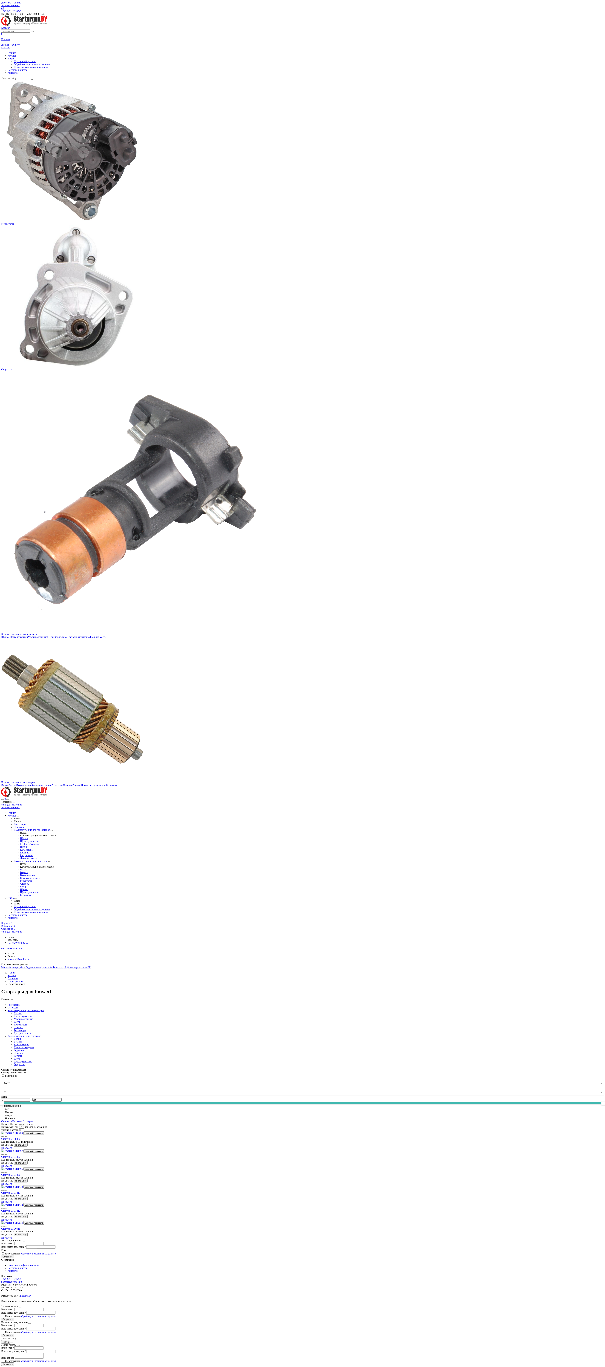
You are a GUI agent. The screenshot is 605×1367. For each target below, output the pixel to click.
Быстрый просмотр (34, 1133)
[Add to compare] (5, 1136)
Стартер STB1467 (10, 1157)
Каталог (12, 55)
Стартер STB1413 (10, 1192)
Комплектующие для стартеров (18, 782)
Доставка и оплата (11, 2)
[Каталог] (18, 816)
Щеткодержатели (18, 637)
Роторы (76, 785)
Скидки (9, 1112)
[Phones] (2, 799)
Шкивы (5, 637)
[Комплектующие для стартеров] (48, 861)
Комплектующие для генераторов (19, 634)
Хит (7, 1109)
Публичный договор (25, 61)
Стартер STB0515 (10, 1228)
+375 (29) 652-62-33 (11, 804)
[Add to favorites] (2, 1136)
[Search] (7, 799)
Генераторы (7, 224)
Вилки (4, 785)
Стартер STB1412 (10, 1210)
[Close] (14, 802)
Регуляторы (83, 637)
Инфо (11, 58)
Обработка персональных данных (32, 64)
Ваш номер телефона (13, 1246)
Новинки (10, 1118)
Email (4, 1250)
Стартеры (6, 369)
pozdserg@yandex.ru (18, 959)
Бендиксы (111, 785)
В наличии (11, 1075)
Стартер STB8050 (10, 1139)
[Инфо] (15, 898)
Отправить (8, 1257)
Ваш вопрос (8, 1357)
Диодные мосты (98, 637)
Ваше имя (7, 1243)
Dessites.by (26, 1295)
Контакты (13, 72)
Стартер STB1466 (10, 1174)
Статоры (72, 637)
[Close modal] (24, 1241)
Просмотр (6, 1148)
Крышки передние (41, 785)
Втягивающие (23, 785)
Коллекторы (60, 637)
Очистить (6, 1121)
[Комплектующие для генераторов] (51, 830)
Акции (8, 1115)
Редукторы (57, 785)
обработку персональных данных (38, 1253)
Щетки (50, 637)
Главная (12, 53)
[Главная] (24, 796)
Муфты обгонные (37, 637)
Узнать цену (20, 1145)
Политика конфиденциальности (31, 67)
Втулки (12, 785)
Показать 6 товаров (22, 1121)
